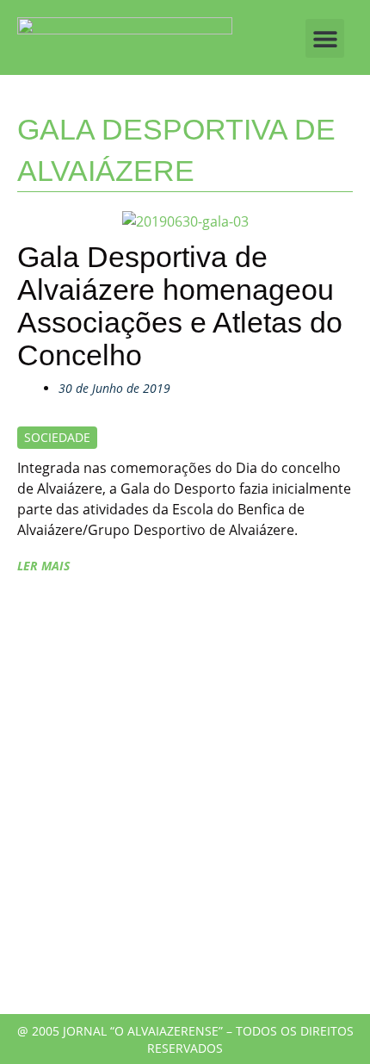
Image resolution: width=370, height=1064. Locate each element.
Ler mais (43, 565)
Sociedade (57, 437)
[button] (324, 38)
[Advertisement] (185, 803)
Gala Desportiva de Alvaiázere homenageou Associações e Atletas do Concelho (179, 305)
